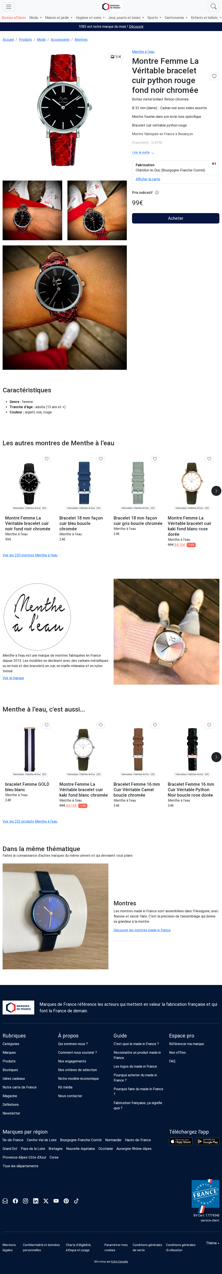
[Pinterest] (66, 1202)
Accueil (8, 40)
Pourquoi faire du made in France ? (138, 1091)
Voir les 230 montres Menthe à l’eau (30, 555)
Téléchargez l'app (189, 1132)
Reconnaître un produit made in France (137, 1055)
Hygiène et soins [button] (89, 18)
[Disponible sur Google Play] (207, 1141)
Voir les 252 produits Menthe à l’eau (30, 821)
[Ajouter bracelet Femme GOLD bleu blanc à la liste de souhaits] (46, 725)
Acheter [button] (175, 218)
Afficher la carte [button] (148, 179)
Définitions (11, 1105)
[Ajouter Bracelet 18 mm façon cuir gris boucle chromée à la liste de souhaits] (155, 459)
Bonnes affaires (14, 18)
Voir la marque (13, 678)
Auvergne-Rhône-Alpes (134, 1149)
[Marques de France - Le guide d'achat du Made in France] (111, 6)
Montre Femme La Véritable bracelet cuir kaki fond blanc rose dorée (189, 526)
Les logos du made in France (135, 1066)
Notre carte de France (20, 1087)
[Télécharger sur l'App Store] (181, 1141)
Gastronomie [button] (175, 18)
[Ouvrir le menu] (9, 6)
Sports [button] (153, 18)
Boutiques (10, 1070)
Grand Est (10, 1149)
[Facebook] (15, 1202)
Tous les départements (20, 1166)
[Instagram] (25, 1202)
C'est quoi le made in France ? (136, 1044)
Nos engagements (72, 1061)
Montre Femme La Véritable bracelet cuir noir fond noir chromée (27, 523)
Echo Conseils (119, 1261)
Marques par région (25, 1132)
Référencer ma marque (186, 1044)
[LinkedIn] (35, 1202)
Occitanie (105, 1149)
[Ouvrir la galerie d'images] (65, 112)
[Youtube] (56, 1202)
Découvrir (136, 27)
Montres (81, 40)
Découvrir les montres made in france (142, 930)
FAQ (172, 1061)
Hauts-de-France (138, 1140)
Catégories (11, 1044)
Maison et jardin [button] (57, 18)
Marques (9, 1052)
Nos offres (177, 1052)
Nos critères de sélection (77, 1070)
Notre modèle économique (78, 1079)
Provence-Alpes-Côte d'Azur (24, 1157)
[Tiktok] (76, 1202)
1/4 (117, 57)
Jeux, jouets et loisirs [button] (124, 18)
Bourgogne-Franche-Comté (81, 1140)
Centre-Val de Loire (42, 1140)
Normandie (113, 1140)
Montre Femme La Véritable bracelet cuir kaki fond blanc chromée (83, 790)
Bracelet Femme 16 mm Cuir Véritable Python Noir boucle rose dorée (191, 790)
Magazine (10, 1096)
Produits (25, 40)
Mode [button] (34, 18)
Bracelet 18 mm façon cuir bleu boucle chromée (81, 523)
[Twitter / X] (45, 1202)
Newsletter (11, 1113)
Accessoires (60, 40)
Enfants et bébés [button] (205, 18)
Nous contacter (70, 1096)
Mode (41, 40)
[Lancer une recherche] (213, 7)
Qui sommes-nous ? (73, 1044)
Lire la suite (141, 152)
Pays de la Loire (33, 1149)
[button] (216, 491)
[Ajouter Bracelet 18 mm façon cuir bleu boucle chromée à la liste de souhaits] (100, 459)
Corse (54, 1157)
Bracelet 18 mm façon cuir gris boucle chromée (138, 520)
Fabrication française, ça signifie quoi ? (138, 1105)
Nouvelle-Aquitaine (80, 1149)
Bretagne (56, 1149)
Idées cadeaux (14, 1079)
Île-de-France (13, 1140)
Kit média (65, 1087)
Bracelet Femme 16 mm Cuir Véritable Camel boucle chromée (137, 790)
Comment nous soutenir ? (77, 1052)
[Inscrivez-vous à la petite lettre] (5, 1202)
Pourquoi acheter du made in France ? (135, 1077)
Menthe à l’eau (143, 52)
